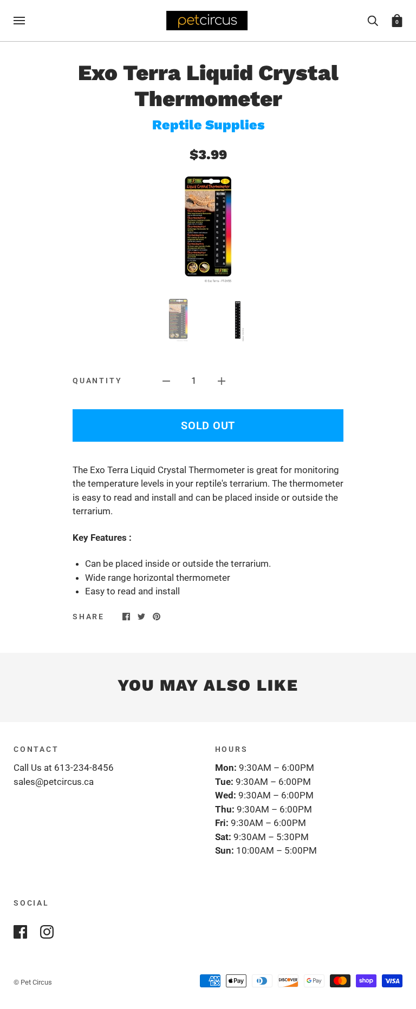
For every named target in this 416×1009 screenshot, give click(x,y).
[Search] (372, 20)
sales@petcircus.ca (54, 781)
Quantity (97, 380)
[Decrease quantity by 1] (166, 381)
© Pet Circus (33, 982)
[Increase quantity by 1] (221, 381)
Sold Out (208, 425)
